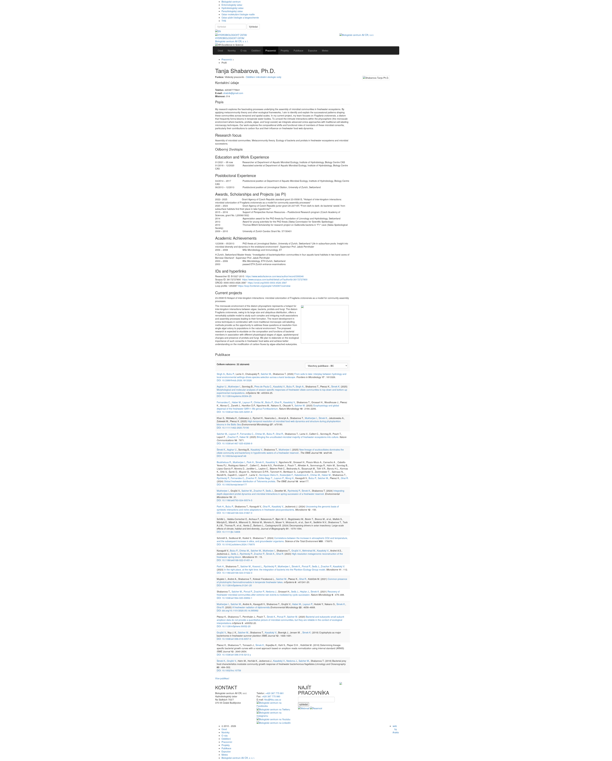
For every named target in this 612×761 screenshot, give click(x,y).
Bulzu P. (230, 373)
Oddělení (226, 738)
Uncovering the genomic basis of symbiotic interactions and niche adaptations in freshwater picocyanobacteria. (278, 508)
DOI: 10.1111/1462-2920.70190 (233, 427)
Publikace (226, 748)
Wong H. (289, 478)
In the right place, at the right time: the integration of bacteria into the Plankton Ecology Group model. (275, 569)
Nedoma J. (271, 591)
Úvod (224, 729)
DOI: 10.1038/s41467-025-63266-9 (234, 443)
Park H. (250, 462)
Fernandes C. (224, 402)
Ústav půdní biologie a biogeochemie (240, 17)
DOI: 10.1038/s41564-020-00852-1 (234, 597)
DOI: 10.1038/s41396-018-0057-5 (234, 638)
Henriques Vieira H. (269, 474)
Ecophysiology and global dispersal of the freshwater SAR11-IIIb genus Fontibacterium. (278, 407)
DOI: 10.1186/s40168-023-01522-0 (234, 572)
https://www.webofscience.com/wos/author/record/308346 (275, 276)
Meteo (225, 754)
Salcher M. (266, 373)
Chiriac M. (259, 402)
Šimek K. (335, 386)
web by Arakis (396, 729)
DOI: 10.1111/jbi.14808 (228, 531)
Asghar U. (222, 386)
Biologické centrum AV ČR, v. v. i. (231, 41)
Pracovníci (227, 59)
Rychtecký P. (223, 478)
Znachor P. (232, 437)
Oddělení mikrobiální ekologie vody (263, 77)
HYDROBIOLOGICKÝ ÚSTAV (229, 38)
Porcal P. (306, 566)
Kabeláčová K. (302, 474)
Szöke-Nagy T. (265, 478)
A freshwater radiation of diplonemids (251, 607)
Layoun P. (247, 402)
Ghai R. (278, 402)
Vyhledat (253, 26)
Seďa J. (269, 490)
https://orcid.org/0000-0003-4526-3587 (267, 282)
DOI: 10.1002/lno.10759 (229, 670)
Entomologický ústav (232, 4)
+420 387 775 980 (271, 696)
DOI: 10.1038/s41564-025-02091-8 (234, 411)
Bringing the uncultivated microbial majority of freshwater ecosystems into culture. (298, 437)
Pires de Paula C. (263, 386)
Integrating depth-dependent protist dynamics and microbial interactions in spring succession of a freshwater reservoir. (280, 492)
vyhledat (303, 704)
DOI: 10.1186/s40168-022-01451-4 (234, 560)
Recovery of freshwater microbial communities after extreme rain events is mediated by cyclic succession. (278, 593)
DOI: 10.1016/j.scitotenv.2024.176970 (236, 544)
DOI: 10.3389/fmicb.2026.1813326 (234, 380)
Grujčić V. (296, 550)
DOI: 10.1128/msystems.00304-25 (234, 396)
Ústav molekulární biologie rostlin (238, 14)
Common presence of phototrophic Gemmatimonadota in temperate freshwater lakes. (282, 580)
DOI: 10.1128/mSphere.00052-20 (234, 626)
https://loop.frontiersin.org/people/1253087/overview (264, 285)
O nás (225, 735)
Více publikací (222, 678)
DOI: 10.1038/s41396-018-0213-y (234, 654)
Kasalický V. (279, 386)
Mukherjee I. (234, 386)
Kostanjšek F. (286, 474)
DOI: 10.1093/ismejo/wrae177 (232, 484)
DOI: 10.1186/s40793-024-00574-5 (234, 500)
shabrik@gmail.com (233, 93)
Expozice (226, 751)
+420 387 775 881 (274, 693)
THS (224, 20)
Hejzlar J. (304, 591)
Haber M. (236, 402)
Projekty (226, 745)
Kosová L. (257, 566)
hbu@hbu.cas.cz (272, 699)
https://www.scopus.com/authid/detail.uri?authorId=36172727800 (274, 279)
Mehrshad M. (309, 550)
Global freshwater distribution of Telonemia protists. (250, 481)
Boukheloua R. (224, 462)
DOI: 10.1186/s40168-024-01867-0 (234, 512)
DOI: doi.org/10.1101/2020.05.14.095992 (237, 610)
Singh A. (221, 373)
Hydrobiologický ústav (233, 8)
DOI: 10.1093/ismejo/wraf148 (231, 456)
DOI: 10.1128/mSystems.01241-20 (234, 585)
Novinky (225, 732)
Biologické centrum (231, 1)
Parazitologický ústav (232, 11)
